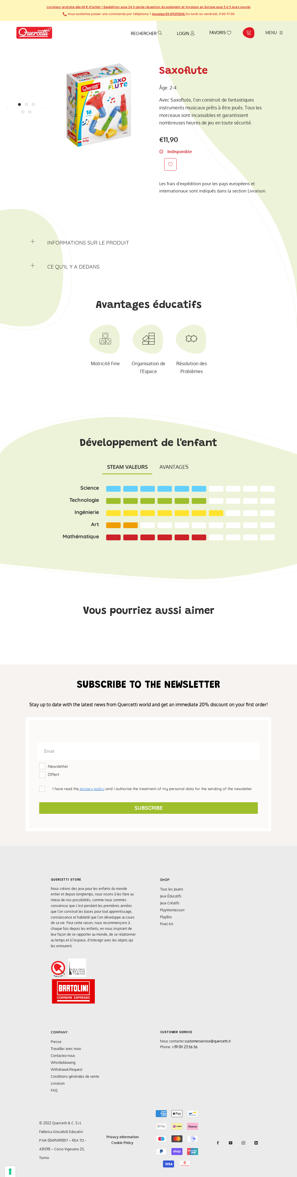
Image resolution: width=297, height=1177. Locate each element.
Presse (56, 1042)
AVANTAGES (174, 467)
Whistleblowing (63, 1062)
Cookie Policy (122, 1143)
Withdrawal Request (66, 1069)
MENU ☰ (274, 32)
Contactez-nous (63, 1055)
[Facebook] (218, 1143)
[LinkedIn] (256, 1143)
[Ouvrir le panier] (248, 33)
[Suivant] (45, 108)
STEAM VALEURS (127, 467)
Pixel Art (166, 924)
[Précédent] (8, 108)
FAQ (54, 1090)
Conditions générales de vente (75, 1076)
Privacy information (122, 1137)
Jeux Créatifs (170, 903)
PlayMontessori (172, 910)
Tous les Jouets (171, 889)
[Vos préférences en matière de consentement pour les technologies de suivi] (10, 1171)
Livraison (58, 1083)
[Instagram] (243, 1143)
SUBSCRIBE (149, 808)
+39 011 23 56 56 (185, 1047)
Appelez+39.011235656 (169, 14)
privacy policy (91, 788)
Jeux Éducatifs (171, 896)
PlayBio (166, 917)
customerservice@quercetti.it (208, 1041)
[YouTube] (230, 1143)
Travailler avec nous (66, 1048)
